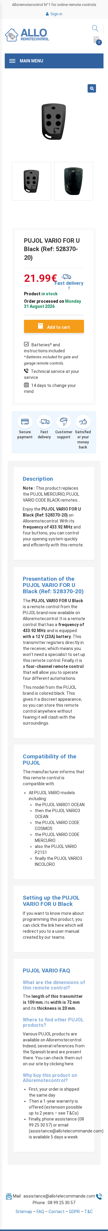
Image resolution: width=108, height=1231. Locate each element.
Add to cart (58, 327)
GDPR (74, 1211)
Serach (96, 28)
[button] (92, 88)
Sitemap (24, 1211)
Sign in (56, 14)
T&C (88, 1211)
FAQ (40, 1211)
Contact (56, 1211)
